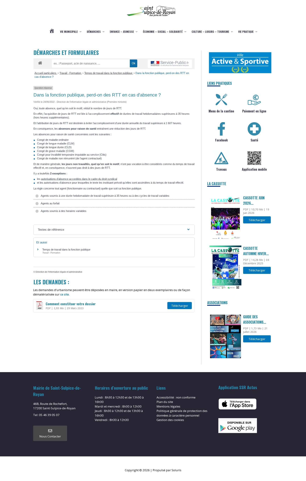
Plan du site (165, 402)
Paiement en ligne (254, 111)
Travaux (221, 169)
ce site (64, 294)
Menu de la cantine (221, 111)
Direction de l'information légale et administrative (59, 272)
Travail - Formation (71, 73)
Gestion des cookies (170, 420)
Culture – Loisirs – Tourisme (210, 31)
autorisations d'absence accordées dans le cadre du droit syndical (79, 178)
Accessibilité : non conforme (176, 397)
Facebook (221, 140)
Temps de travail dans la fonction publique (108, 73)
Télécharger (179, 306)
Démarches (94, 31)
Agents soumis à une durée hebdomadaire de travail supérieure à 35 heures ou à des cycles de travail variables (104, 195)
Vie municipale (69, 31)
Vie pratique (246, 31)
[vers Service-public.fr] (170, 63)
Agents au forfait (49, 203)
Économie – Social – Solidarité (163, 31)
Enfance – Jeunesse (122, 31)
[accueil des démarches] (40, 62)
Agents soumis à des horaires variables (62, 210)
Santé (254, 140)
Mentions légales (168, 406)
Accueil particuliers (46, 73)
